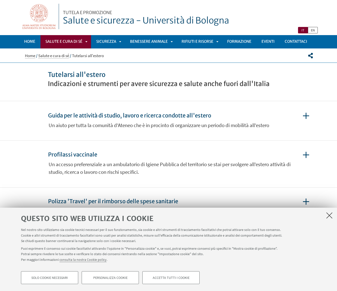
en (313, 30)
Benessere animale (149, 41)
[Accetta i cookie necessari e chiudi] (329, 215)
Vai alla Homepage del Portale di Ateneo (39, 16)
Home (29, 41)
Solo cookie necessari (49, 277)
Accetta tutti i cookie (171, 277)
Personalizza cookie (110, 277)
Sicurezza (106, 41)
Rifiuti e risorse (197, 41)
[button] (310, 55)
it (302, 30)
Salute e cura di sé (63, 41)
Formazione (239, 41)
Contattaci (296, 41)
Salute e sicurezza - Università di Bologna (146, 18)
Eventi (268, 41)
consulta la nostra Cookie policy (83, 259)
